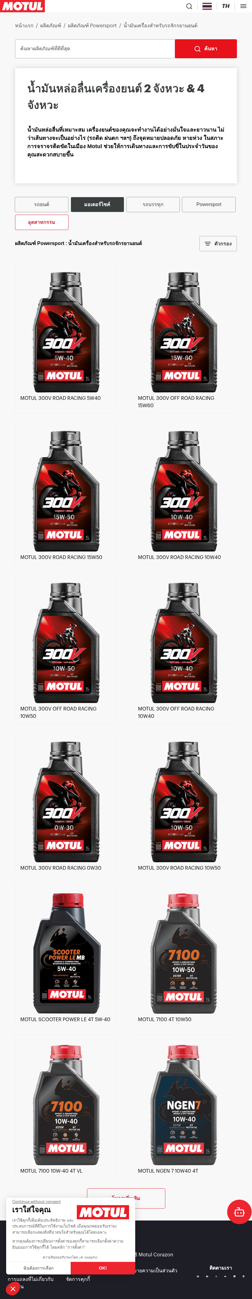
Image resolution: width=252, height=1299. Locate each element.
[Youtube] (225, 1277)
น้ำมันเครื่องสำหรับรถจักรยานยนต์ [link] (160, 25)
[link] (66, 391)
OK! (103, 1268)
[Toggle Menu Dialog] (243, 6)
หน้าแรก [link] (24, 25)
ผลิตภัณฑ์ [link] (50, 25)
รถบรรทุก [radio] (153, 204)
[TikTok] (234, 1276)
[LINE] (244, 1276)
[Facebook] (207, 1277)
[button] (13, 1288)
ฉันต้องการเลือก (38, 1268)
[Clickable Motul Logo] (22, 6)
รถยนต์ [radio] (41, 204)
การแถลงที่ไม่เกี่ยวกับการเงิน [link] (30, 1283)
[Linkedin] (198, 1277)
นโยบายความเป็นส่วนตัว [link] (150, 1270)
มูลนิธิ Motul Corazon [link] (148, 1254)
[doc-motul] (239, 1212)
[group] (126, 213)
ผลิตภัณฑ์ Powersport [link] (92, 25)
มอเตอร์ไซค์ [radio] (97, 204)
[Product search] (189, 6)
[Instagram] (216, 1277)
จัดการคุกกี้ (78, 1279)
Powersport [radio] (208, 204)
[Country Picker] (207, 6)
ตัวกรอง (223, 243)
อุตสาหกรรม (41, 222)
